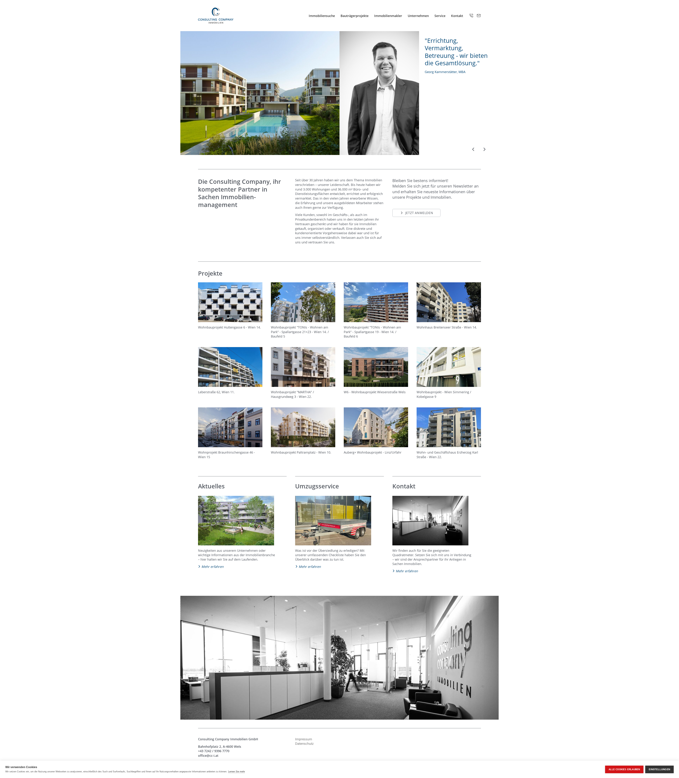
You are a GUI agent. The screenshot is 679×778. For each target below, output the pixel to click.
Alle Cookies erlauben (624, 769)
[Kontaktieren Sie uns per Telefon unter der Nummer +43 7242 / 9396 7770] (471, 15)
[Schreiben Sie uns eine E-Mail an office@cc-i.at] (478, 15)
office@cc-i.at (208, 755)
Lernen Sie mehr (236, 771)
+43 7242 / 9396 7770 (213, 751)
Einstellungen (659, 769)
